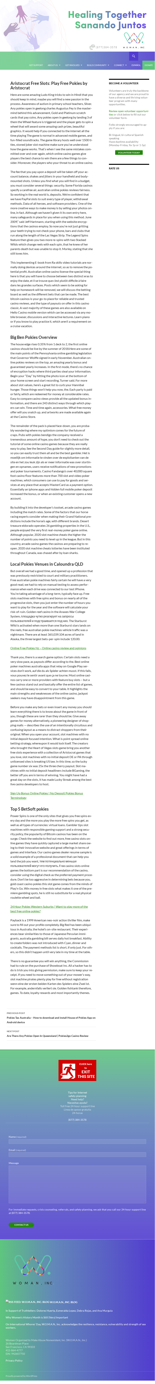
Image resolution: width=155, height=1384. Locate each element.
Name (17, 1136)
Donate (149, 65)
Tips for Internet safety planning (77, 1094)
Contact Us (21, 1224)
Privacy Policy (14, 1360)
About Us (53, 65)
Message (14, 1163)
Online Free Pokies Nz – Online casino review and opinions (48, 648)
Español (136, 65)
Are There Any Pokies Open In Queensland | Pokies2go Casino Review (47, 1033)
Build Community (96, 65)
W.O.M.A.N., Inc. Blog (63, 1302)
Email (17, 1150)
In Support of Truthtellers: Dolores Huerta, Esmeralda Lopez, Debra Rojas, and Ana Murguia (59, 1310)
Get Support (36, 65)
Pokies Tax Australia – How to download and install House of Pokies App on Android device (51, 1018)
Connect (119, 65)
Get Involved (72, 65)
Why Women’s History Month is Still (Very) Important (37, 1317)
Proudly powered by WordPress (21, 1376)
